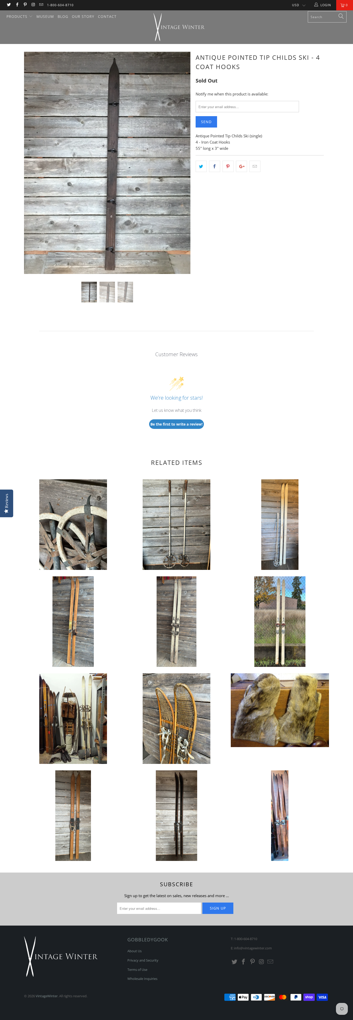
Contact (107, 16)
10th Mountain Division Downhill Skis (73, 621)
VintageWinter (47, 996)
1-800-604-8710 (60, 5)
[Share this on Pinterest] (228, 166)
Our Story (83, 16)
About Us (134, 951)
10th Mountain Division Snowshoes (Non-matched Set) (176, 718)
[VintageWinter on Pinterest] (25, 5)
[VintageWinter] (179, 27)
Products (17, 16)
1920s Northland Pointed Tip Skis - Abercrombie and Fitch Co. (73, 815)
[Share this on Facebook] (214, 166)
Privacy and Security (142, 960)
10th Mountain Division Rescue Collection (73, 718)
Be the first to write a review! (176, 424)
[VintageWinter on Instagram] (33, 5)
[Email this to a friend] (254, 166)
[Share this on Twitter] (201, 166)
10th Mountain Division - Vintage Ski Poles (73, 524)
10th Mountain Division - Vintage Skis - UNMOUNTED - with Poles (280, 524)
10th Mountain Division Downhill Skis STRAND (280, 621)
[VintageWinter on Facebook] (16, 5)
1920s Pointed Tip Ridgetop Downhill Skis (280, 815)
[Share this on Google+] (241, 166)
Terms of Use (137, 969)
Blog (63, 16)
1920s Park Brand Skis (176, 815)
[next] (181, 166)
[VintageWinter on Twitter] (8, 5)
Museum (45, 16)
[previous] (33, 166)
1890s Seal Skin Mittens (280, 710)
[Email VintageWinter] (41, 5)
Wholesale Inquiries (142, 978)
